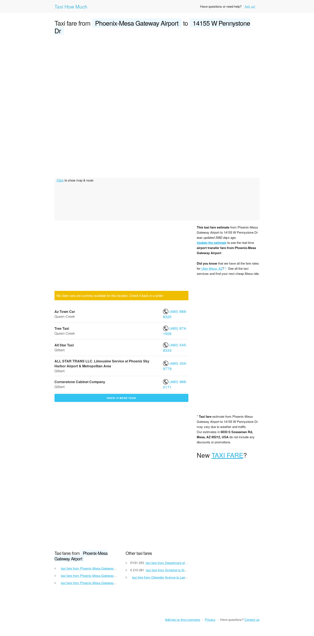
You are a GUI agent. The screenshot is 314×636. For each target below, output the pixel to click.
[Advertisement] (157, 71)
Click (60, 180)
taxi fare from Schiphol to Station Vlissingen (176, 570)
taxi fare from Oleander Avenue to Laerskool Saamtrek (170, 577)
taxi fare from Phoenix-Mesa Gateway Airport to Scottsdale (102, 575)
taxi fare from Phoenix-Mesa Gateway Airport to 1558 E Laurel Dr (106, 582)
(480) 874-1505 (175, 330)
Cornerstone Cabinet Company (79, 381)
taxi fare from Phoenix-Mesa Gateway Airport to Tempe (99, 568)
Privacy (210, 619)
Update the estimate (211, 242)
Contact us (252, 619)
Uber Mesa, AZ (212, 268)
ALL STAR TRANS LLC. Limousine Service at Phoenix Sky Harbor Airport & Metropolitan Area (101, 363)
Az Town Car (64, 311)
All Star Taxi (64, 345)
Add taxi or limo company (182, 619)
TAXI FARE (227, 455)
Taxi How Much (70, 6)
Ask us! (250, 6)
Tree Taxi (61, 328)
